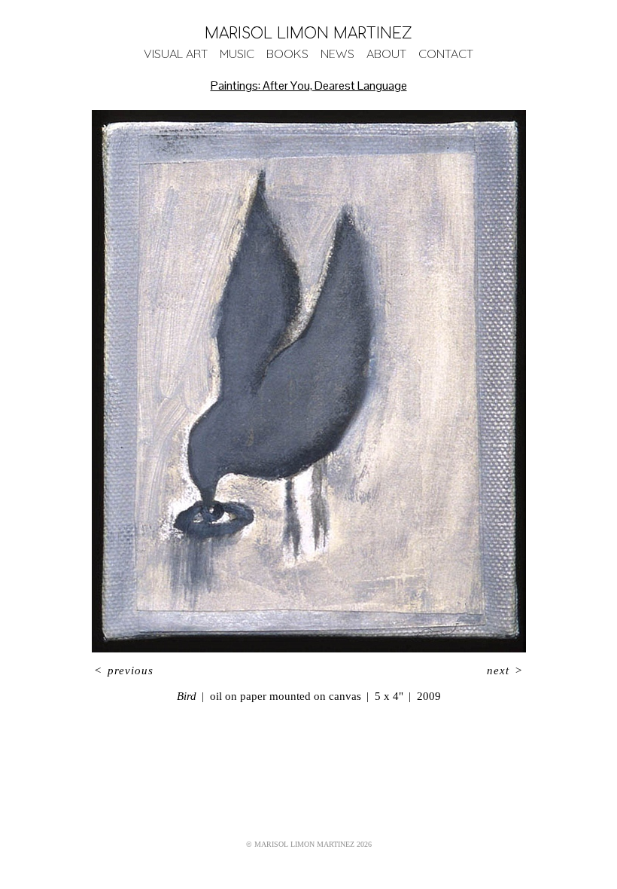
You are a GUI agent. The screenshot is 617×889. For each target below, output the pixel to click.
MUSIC (237, 53)
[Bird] (309, 381)
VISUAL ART (176, 53)
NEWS (337, 53)
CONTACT (445, 53)
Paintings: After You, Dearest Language (309, 85)
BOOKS (287, 53)
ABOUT (386, 53)
